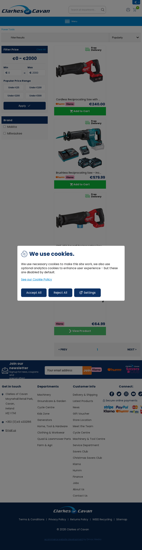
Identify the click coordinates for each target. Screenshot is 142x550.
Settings (90, 292)
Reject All (60, 292)
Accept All (33, 292)
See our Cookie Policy (36, 279)
